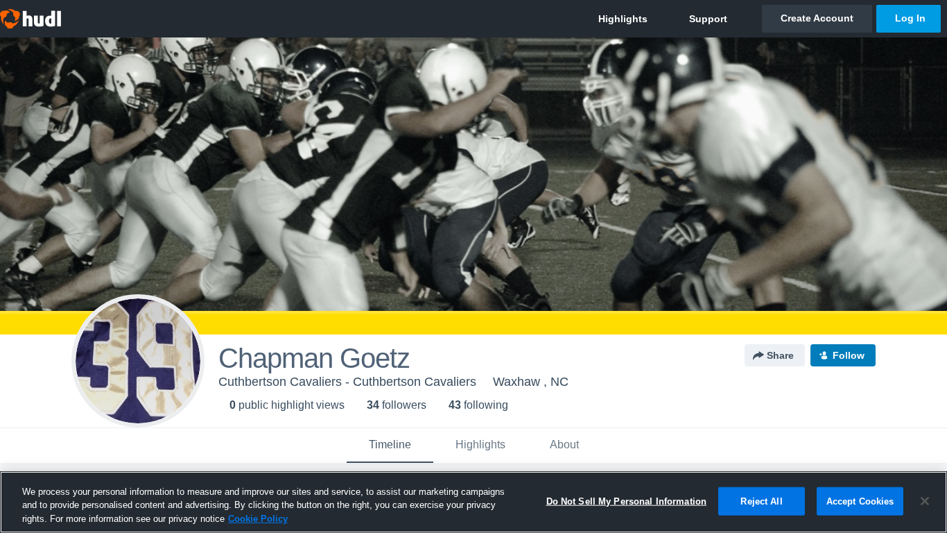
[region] (473, 502)
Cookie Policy (258, 519)
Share (780, 355)
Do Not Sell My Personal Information (626, 501)
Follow (849, 355)
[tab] (390, 445)
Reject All (761, 501)
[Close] (925, 501)
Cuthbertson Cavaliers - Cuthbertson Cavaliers (347, 382)
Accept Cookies (860, 501)
